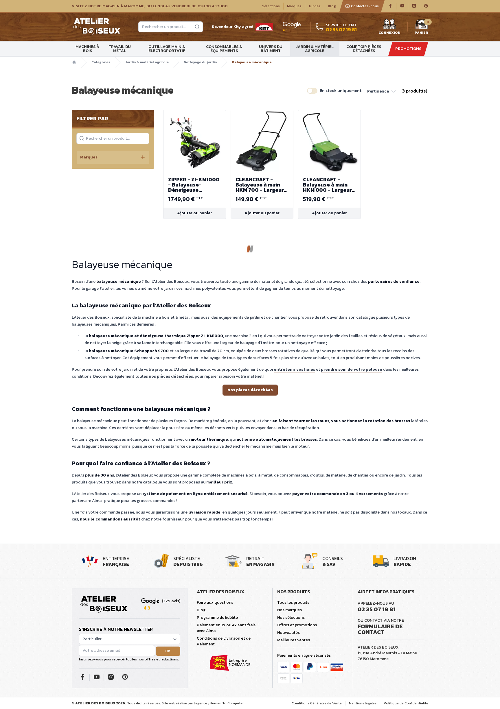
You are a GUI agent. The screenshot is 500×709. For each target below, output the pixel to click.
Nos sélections (291, 617)
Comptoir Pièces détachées (363, 49)
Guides (315, 6)
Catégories (100, 62)
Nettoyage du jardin (200, 62)
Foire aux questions (215, 602)
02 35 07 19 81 (377, 609)
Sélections (271, 6)
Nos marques (289, 610)
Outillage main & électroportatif (166, 49)
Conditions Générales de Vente (317, 703)
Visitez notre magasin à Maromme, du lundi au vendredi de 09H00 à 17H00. (150, 6)
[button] (381, 90)
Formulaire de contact (380, 629)
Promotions (408, 49)
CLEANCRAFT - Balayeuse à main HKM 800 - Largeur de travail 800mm (327, 185)
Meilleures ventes (293, 640)
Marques (294, 6)
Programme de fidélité (217, 617)
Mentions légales (362, 703)
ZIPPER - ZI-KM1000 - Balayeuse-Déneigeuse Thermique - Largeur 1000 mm (194, 185)
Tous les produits (293, 602)
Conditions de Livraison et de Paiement (224, 641)
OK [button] (168, 651)
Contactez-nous (365, 6)
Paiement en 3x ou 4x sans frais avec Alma (226, 628)
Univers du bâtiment (270, 49)
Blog (332, 6)
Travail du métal (120, 49)
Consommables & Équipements (224, 49)
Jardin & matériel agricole (315, 49)
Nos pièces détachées (250, 390)
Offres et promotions (297, 625)
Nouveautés (288, 632)
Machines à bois (87, 49)
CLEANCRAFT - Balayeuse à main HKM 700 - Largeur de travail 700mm (260, 185)
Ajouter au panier (194, 213)
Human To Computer (227, 703)
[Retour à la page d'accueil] (104, 604)
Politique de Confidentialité (406, 703)
